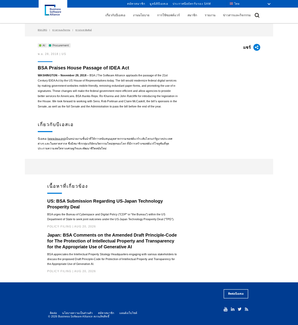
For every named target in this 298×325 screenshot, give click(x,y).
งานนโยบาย (141, 15)
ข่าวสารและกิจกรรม (237, 15)
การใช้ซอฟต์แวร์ (168, 15)
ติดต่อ (53, 313)
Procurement (60, 45)
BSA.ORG (42, 30)
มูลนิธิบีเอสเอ (159, 3)
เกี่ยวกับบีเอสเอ (115, 15)
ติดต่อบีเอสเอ (236, 293)
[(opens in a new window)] (225, 309)
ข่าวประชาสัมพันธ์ (83, 30)
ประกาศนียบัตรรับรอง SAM (192, 3)
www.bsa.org (56, 138)
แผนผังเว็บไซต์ (128, 313)
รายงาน (210, 15)
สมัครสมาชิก (136, 3)
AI (43, 45)
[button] (257, 15)
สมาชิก (192, 15)
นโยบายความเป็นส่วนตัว (77, 313)
